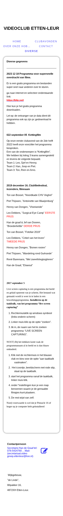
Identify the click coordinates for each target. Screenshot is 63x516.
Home (17, 41)
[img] (31, 13)
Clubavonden (46, 41)
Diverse (31, 51)
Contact (46, 46)
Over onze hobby (17, 46)
